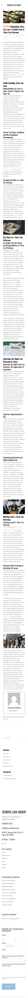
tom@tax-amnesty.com (10, 827)
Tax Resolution (18, 35)
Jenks (3, 861)
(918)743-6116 (7, 823)
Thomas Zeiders (8, 37)
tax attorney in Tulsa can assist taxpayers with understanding (14, 168)
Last (16, 940)
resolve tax (6, 616)
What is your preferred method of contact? (13, 956)
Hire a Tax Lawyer (7, 905)
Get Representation (7, 886)
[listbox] (14, 960)
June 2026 (6, 756)
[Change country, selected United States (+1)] (3, 945)
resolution (19, 74)
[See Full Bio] (18, 711)
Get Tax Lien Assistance (9, 898)
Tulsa (3, 867)
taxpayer (13, 284)
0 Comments (17, 37)
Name (4, 935)
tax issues (16, 215)
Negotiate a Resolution (8, 889)
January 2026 (7, 760)
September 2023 (8, 766)
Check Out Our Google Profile (10, 918)
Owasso (4, 864)
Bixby (3, 852)
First (3, 940)
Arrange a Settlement (8, 883)
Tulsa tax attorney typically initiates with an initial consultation (12, 529)
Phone (4, 943)
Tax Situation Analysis (9, 778)
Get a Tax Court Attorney (9, 892)
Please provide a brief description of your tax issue (14, 964)
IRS (6, 199)
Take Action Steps (7, 895)
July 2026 (6, 753)
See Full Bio (13, 711)
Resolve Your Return (8, 902)
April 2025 (6, 763)
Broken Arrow (6, 855)
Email (4, 949)
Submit (9, 986)
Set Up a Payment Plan (8, 880)
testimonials (17, 468)
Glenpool (4, 858)
